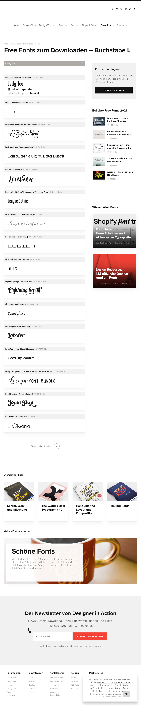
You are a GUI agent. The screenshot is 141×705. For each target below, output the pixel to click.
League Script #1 (12, 214)
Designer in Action (18, 8)
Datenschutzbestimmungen (58, 646)
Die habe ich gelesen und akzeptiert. (71, 646)
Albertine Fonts (30, 125)
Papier (10, 685)
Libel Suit (9, 259)
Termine (63, 25)
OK (126, 694)
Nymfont (22, 416)
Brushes (32, 685)
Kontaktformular (56, 678)
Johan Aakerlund (26, 147)
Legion (8, 237)
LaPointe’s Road (12, 125)
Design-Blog (29, 25)
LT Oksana (9, 416)
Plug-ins (32, 692)
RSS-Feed (75, 685)
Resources (122, 25)
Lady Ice (9, 78)
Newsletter (75, 689)
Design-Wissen (47, 25)
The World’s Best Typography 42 (53, 507)
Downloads (107, 25)
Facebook (112, 9)
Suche (134, 9)
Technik (10, 692)
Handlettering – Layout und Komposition (87, 509)
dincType (21, 304)
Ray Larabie (23, 259)
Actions (32, 681)
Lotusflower (10, 349)
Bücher (75, 25)
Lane (7, 102)
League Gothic (11, 192)
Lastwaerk (9, 147)
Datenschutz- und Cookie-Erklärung (114, 682)
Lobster (8, 327)
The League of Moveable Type (35, 192)
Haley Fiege (29, 214)
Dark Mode (130, 9)
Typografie (11, 681)
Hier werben (54, 685)
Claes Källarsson (27, 349)
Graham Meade (23, 78)
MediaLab (20, 170)
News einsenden (56, 681)
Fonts (37, 44)
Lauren (8, 170)
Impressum (118, 694)
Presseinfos (54, 689)
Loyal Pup (9, 394)
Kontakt (125, 9)
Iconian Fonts (21, 237)
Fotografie (11, 689)
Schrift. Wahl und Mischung (17, 507)
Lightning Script (12, 282)
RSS (121, 9)
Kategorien (10, 63)
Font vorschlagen (107, 69)
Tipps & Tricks (89, 25)
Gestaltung (11, 678)
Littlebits (9, 304)
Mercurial (28, 282)
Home (16, 25)
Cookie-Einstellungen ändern (110, 697)
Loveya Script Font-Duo (15, 371)
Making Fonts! (120, 506)
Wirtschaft (11, 696)
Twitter (73, 678)
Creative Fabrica (25, 394)
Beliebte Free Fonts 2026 (110, 110)
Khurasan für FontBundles (41, 371)
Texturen (32, 689)
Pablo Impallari (23, 327)
